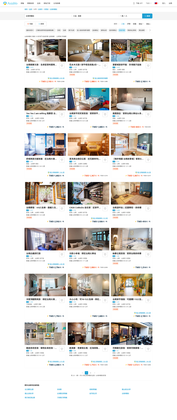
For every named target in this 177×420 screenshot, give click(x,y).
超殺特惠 (122, 30)
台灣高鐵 (56, 3)
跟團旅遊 (30, 3)
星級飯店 (95, 30)
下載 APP (139, 3)
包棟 (64, 30)
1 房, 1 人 (123, 16)
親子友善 (71, 30)
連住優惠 (142, 30)
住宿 (38, 3)
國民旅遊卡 (29, 30)
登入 (164, 3)
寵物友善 (104, 30)
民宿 (58, 30)
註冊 (170, 3)
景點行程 (47, 3)
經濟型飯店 (112, 30)
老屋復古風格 (132, 30)
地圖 (31, 24)
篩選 (42, 24)
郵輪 (22, 3)
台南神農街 (30, 16)
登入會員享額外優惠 (83, 30)
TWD (148, 3)
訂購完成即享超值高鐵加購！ (45, 30)
